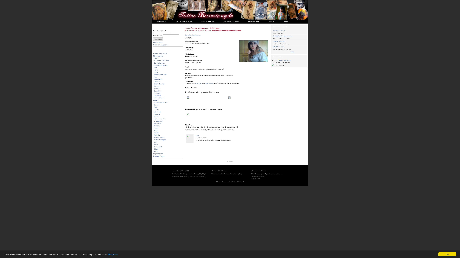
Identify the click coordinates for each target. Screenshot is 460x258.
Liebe (156, 128)
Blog (240, 174)
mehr (292, 52)
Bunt (155, 107)
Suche (155, 151)
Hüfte (156, 72)
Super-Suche (158, 154)
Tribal (156, 149)
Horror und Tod (159, 119)
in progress (158, 121)
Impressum (278, 174)
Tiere (156, 144)
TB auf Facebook (256, 174)
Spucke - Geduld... (279, 47)
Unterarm (157, 96)
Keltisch (157, 126)
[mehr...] (203, 176)
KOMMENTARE (253, 22)
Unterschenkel (159, 98)
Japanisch (157, 123)
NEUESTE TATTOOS (231, 22)
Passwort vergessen (161, 45)
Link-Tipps (265, 174)
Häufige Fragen (159, 156)
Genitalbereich (159, 63)
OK (447, 254)
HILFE (286, 22)
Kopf (155, 77)
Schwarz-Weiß (159, 137)
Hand (156, 70)
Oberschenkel (159, 84)
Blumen (156, 105)
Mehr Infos (113, 254)
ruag (197, 135)
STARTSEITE (162, 22)
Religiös (157, 135)
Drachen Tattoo (193, 174)
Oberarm (157, 82)
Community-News (160, 54)
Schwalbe (197, 176)
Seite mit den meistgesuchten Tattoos (226, 30)
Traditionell (158, 147)
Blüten (191, 176)
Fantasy (157, 114)
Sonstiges (157, 91)
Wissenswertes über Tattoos (220, 174)
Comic (156, 109)
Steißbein (157, 93)
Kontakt (271, 174)
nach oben (230, 161)
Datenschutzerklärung (257, 176)
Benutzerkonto (196, 35)
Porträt (156, 133)
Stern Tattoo (176, 174)
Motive (155, 100)
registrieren (209, 83)
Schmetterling (176, 176)
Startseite (188, 35)
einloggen (198, 83)
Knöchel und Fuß (160, 74)
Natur (156, 130)
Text (155, 142)
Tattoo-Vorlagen (160, 140)
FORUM (271, 22)
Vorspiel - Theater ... (279, 30)
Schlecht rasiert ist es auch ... (282, 36)
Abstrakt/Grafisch (160, 102)
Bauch (156, 58)
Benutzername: (159, 31)
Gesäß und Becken (161, 65)
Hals (155, 68)
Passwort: (157, 35)
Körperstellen (158, 56)
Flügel (204, 174)
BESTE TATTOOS (207, 22)
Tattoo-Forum (234, 174)
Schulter (157, 88)
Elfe (200, 174)
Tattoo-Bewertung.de (223, 182)
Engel (186, 174)
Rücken (156, 86)
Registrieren (157, 42)
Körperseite (158, 79)
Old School (184, 176)
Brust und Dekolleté (161, 61)
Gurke (156, 116)
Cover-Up (157, 112)
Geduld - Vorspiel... (279, 41)
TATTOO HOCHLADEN (184, 22)
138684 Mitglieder (284, 60)
